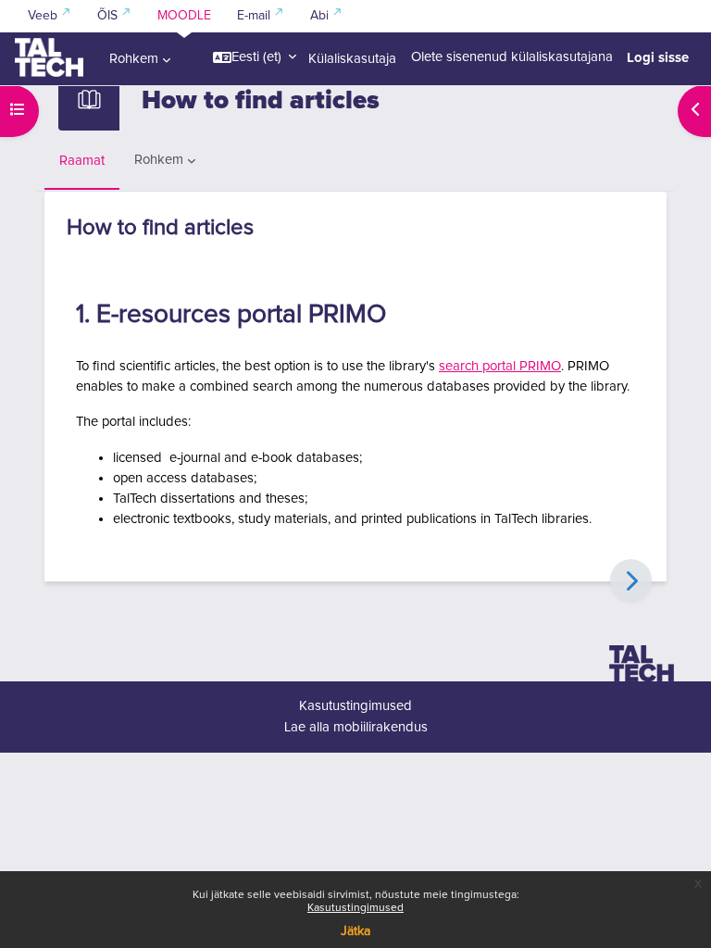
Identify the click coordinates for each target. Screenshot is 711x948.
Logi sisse (658, 57)
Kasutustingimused (355, 908)
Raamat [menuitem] (82, 161)
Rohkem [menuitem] (133, 59)
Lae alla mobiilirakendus (356, 727)
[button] (254, 57)
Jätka (355, 931)
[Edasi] (631, 580)
